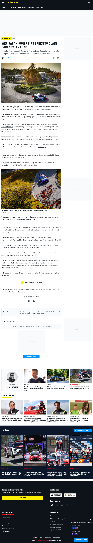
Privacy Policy (56, 537)
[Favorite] (54, 58)
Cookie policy (47, 537)
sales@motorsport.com (56, 524)
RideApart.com (6, 531)
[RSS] (72, 505)
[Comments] (58, 58)
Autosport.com (6, 526)
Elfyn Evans (23, 240)
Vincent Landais (7, 127)
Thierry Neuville (20, 238)
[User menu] (89, 2)
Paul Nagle (42, 147)
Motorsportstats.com (8, 528)
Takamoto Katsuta (15, 253)
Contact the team (55, 521)
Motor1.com (5, 520)
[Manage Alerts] (34, 301)
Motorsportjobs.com (8, 523)
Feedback (52, 516)
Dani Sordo (32, 255)
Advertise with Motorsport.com (58, 519)
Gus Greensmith (12, 255)
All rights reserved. (55, 540)
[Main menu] (3, 2)
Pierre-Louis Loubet (40, 129)
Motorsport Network (43, 540)
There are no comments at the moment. (31, 326)
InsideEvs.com (6, 517)
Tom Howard (9, 57)
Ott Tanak (4, 227)
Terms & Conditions (37, 537)
